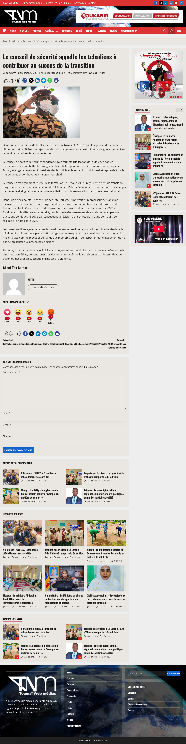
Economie (67, 30)
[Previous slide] (177, 110)
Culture (102, 30)
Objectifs (48, 2)
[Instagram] (181, 3)
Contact (92, 2)
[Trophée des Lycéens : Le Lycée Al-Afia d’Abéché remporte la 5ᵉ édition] (64, 533)
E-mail (7, 424)
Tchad (12, 30)
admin (9, 72)
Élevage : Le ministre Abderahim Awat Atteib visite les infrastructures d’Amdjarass (20, 599)
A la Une (24, 30)
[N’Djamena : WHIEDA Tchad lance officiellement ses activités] (22, 533)
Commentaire (11, 372)
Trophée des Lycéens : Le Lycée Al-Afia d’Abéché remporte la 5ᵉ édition (74, 477)
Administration (129, 30)
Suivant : (95, 343)
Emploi (89, 30)
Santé (79, 30)
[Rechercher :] (147, 673)
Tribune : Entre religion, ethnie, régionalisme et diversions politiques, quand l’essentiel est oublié (74, 496)
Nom (6, 413)
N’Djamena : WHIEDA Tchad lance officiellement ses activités (11, 477)
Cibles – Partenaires (75, 2)
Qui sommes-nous (32, 2)
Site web (7, 436)
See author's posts (43, 287)
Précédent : (33, 342)
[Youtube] (176, 3)
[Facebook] (156, 3)
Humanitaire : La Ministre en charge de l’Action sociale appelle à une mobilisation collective (64, 599)
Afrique (37, 30)
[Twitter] (161, 3)
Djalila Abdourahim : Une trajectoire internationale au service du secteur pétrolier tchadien (106, 599)
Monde (113, 30)
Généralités (51, 30)
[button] (4, 30)
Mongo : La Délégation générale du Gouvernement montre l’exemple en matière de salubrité (11, 496)
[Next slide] (181, 110)
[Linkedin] (166, 3)
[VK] (171, 3)
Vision (58, 2)
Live (179, 30)
